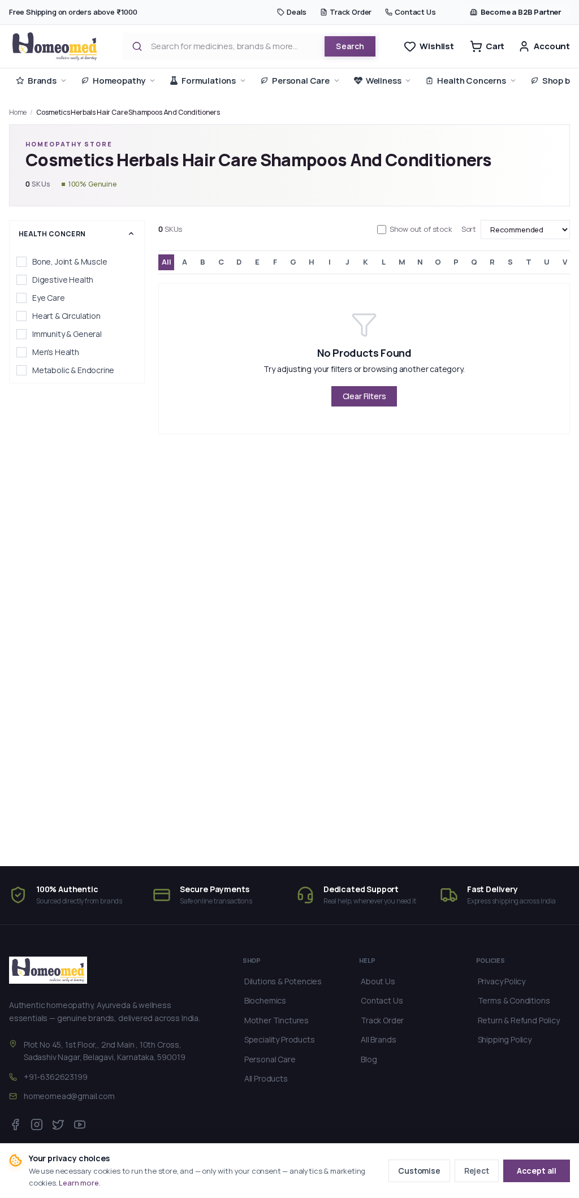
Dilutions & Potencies (283, 981)
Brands (42, 81)
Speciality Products (279, 1039)
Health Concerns (471, 81)
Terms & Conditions (514, 1000)
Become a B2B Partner (521, 12)
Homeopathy (119, 81)
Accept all (536, 1170)
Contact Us (415, 12)
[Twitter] (58, 1124)
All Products (266, 1078)
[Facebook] (15, 1124)
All (166, 262)
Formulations (209, 81)
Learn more (78, 1183)
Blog (369, 1059)
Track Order (350, 12)
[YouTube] (80, 1124)
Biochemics (265, 1000)
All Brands (378, 1039)
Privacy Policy (502, 981)
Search (350, 46)
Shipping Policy (505, 1039)
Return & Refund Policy (519, 1020)
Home (18, 112)
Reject (476, 1170)
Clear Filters (364, 396)
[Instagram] (37, 1124)
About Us (378, 981)
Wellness (383, 81)
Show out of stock (421, 229)
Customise (419, 1170)
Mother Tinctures (276, 1020)
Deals (296, 12)
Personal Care (301, 81)
